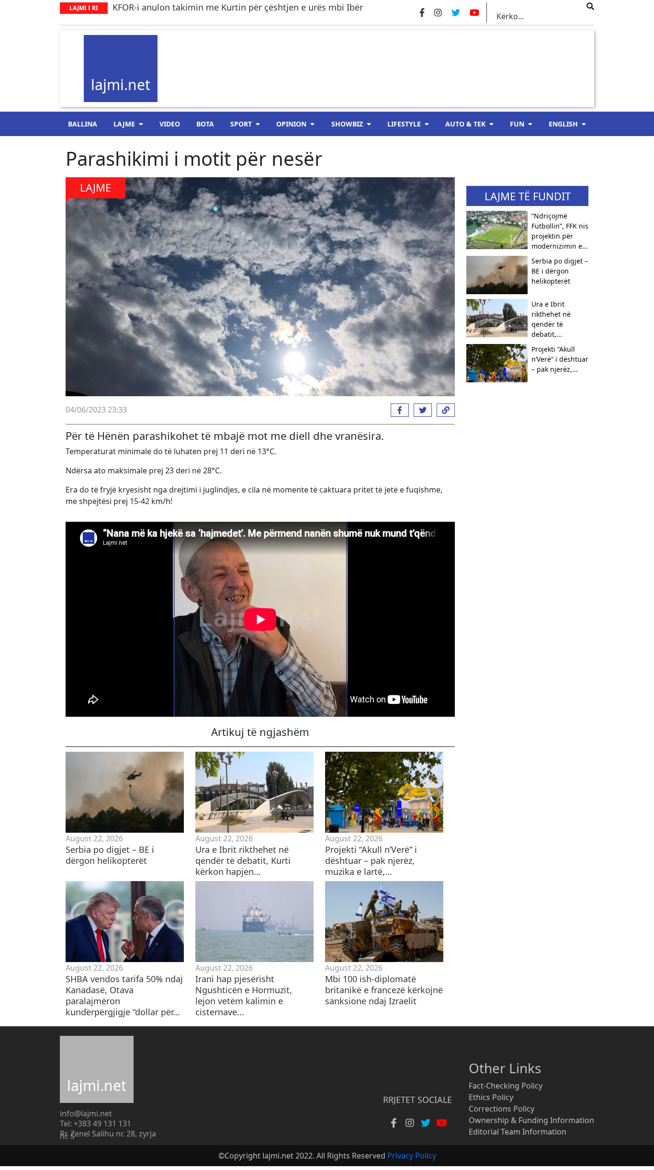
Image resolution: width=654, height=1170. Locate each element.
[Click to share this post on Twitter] (420, 410)
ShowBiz (347, 123)
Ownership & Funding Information (531, 1120)
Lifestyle (404, 123)
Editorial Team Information (517, 1131)
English (563, 123)
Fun (517, 123)
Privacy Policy (411, 1155)
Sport (241, 123)
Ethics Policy (491, 1097)
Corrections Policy (501, 1108)
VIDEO (169, 123)
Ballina (82, 123)
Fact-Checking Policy (505, 1085)
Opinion (291, 123)
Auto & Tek (465, 123)
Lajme (124, 123)
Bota (205, 123)
